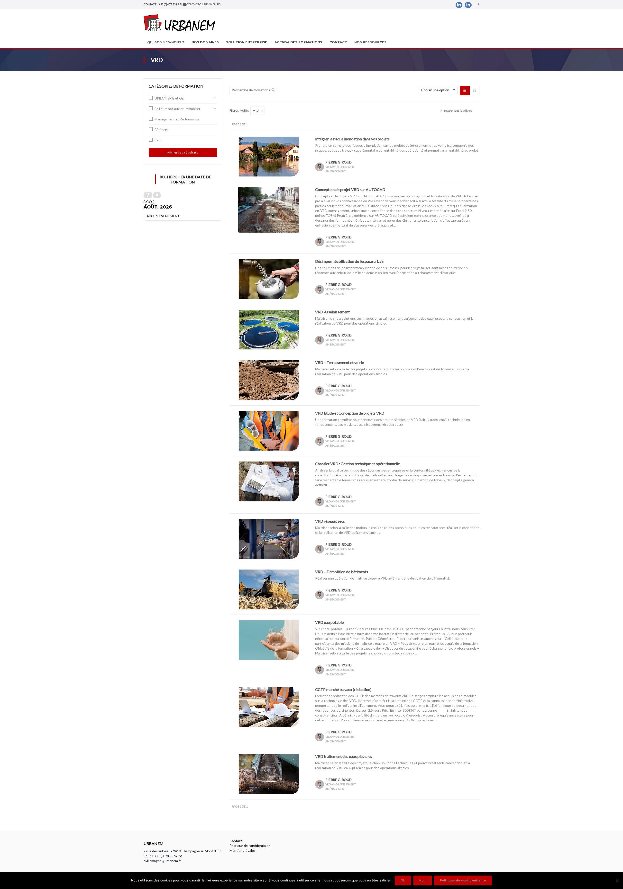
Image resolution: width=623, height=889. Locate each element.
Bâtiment (162, 129)
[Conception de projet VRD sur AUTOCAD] (268, 209)
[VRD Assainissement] (268, 329)
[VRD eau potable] (268, 639)
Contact (235, 841)
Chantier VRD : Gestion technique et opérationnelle (357, 463)
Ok (403, 880)
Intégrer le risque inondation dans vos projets (352, 138)
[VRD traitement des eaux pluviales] (268, 773)
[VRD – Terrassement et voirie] (268, 380)
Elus (158, 140)
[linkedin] (459, 5)
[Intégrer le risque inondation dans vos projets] (268, 156)
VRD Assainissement (332, 311)
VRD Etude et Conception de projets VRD (349, 413)
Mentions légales (242, 850)
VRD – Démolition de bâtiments (341, 571)
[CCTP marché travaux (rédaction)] (268, 707)
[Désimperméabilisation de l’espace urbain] (268, 278)
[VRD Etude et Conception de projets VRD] (268, 430)
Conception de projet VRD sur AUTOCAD (350, 189)
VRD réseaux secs (330, 521)
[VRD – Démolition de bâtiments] (268, 589)
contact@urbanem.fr (203, 4)
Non (422, 880)
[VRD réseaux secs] (268, 538)
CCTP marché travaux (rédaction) (343, 689)
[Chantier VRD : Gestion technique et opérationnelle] (268, 481)
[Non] (616, 880)
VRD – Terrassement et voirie (339, 362)
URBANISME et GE (169, 98)
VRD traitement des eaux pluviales (343, 756)
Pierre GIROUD (338, 162)
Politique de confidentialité (250, 846)
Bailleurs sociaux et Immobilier (177, 109)
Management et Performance (177, 119)
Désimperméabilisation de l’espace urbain (349, 261)
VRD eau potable (329, 622)
